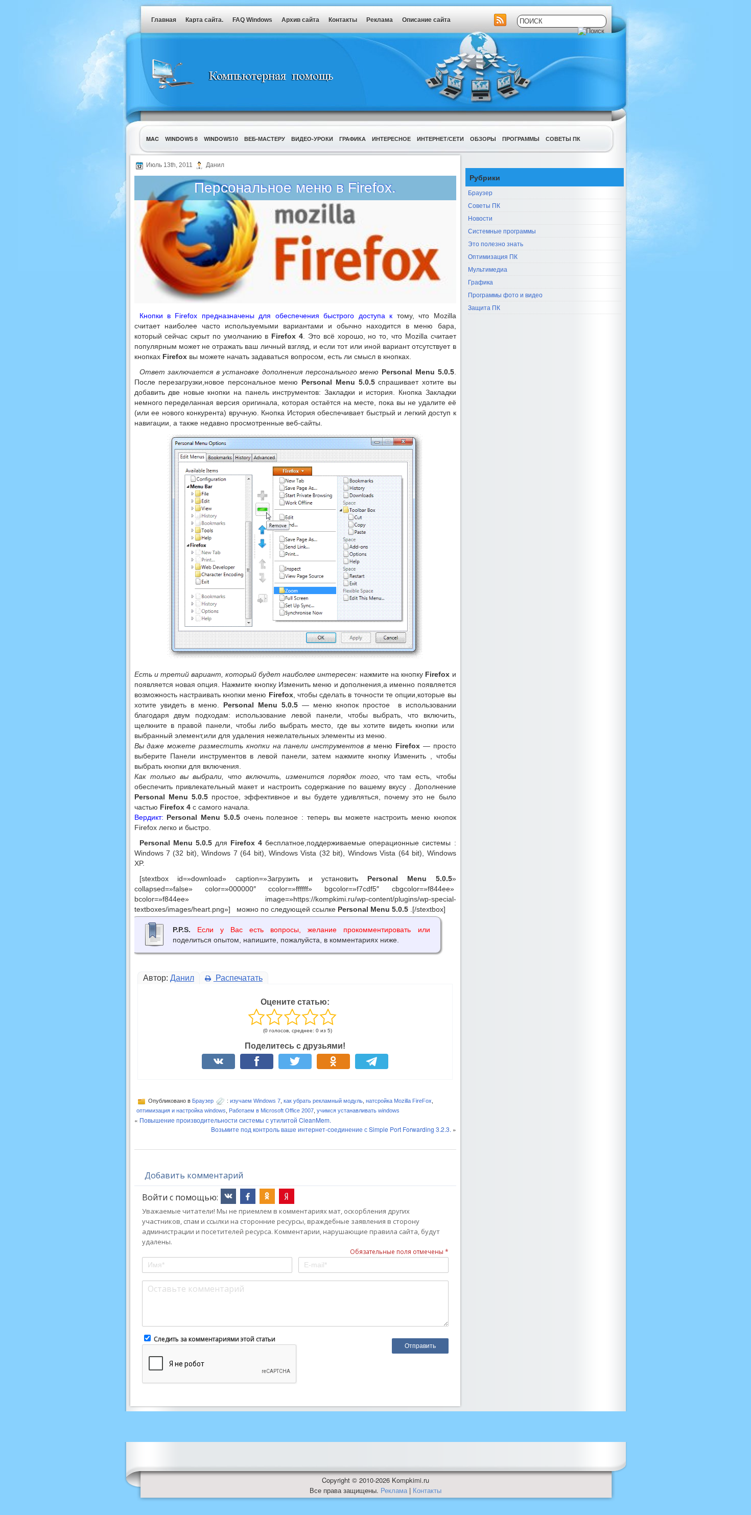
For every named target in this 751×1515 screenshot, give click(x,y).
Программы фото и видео (505, 294)
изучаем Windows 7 (255, 1101)
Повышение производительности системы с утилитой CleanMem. (235, 1120)
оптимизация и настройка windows (181, 1110)
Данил (182, 978)
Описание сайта (426, 19)
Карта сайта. (204, 19)
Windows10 (221, 139)
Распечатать (238, 978)
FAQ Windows (252, 19)
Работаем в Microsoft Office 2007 (271, 1110)
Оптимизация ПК (493, 256)
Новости (480, 218)
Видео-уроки (312, 139)
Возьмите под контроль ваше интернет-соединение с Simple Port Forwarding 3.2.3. (331, 1129)
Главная (163, 19)
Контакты (342, 19)
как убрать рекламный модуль (323, 1101)
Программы (520, 139)
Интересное (391, 139)
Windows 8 (181, 139)
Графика (352, 139)
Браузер (203, 1101)
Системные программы (502, 230)
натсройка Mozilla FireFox (399, 1101)
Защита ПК (484, 307)
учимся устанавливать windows (358, 1110)
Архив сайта (300, 19)
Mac (152, 139)
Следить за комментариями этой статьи (214, 1339)
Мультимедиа (487, 269)
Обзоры (483, 139)
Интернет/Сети (440, 139)
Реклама (379, 19)
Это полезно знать (495, 243)
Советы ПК (563, 139)
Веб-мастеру (264, 139)
